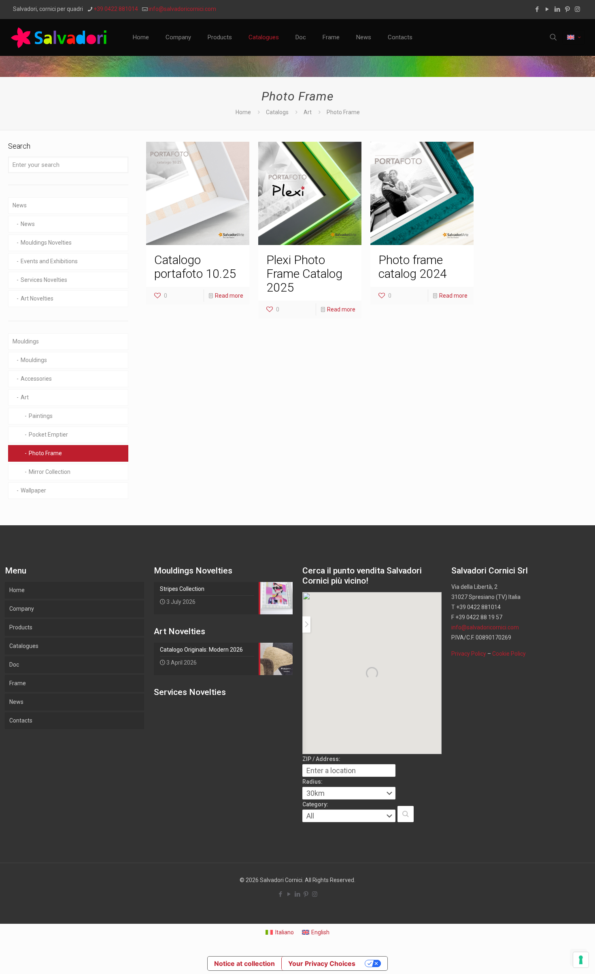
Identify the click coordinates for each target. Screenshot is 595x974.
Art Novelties (37, 298)
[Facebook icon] (537, 9)
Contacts (20, 720)
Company (21, 608)
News (20, 205)
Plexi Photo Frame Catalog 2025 (304, 273)
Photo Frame (45, 453)
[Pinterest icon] (567, 9)
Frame (17, 683)
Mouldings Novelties (46, 242)
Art (308, 112)
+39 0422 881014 (116, 9)
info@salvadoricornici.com (182, 9)
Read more (229, 295)
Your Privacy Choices (321, 963)
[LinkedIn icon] (557, 9)
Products (20, 627)
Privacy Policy (468, 653)
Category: (315, 804)
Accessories (36, 378)
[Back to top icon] (556, 957)
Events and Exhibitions (49, 261)
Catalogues (23, 646)
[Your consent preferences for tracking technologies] (581, 960)
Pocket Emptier (48, 434)
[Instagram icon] (577, 9)
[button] (405, 814)
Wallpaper (33, 490)
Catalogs (277, 112)
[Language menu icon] (574, 37)
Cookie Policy (509, 653)
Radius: (312, 781)
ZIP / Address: (321, 759)
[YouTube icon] (547, 9)
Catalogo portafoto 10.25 (195, 267)
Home (243, 112)
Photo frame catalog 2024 (412, 267)
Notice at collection (244, 963)
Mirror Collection (49, 472)
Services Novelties (44, 280)
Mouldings (26, 341)
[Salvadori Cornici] (60, 37)
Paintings (41, 416)
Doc (14, 664)
